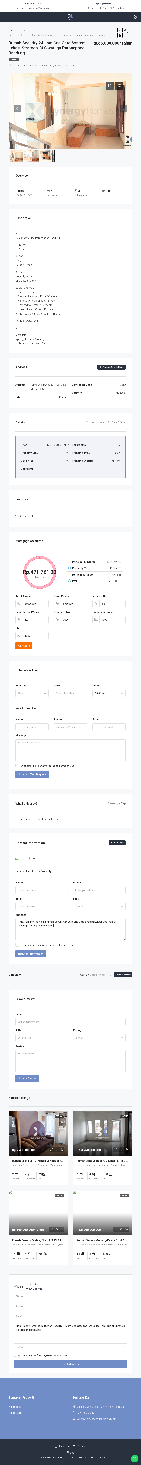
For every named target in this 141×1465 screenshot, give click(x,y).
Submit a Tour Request (32, 774)
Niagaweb (99, 1457)
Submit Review (27, 1078)
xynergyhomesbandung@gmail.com (33, 8)
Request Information (31, 953)
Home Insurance (102, 612)
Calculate (24, 645)
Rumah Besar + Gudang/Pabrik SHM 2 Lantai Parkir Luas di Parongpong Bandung (63, 1240)
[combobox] (32, 693)
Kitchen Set (26, 516)
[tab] (110, 86)
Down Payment (63, 596)
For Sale (16, 1406)
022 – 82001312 (33, 4)
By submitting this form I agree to (47, 766)
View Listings (117, 843)
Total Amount (24, 596)
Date (57, 685)
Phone (58, 719)
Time (95, 685)
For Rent (14, 59)
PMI (17, 628)
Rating (77, 1030)
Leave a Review (123, 975)
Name (19, 719)
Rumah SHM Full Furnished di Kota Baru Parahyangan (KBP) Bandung (55, 1160)
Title (18, 1030)
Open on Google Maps (113, 367)
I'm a (76, 898)
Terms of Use (66, 766)
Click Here (53, 819)
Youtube (81, 1446)
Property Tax (62, 612)
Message (21, 735)
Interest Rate (100, 596)
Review (19, 1046)
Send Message (70, 1364)
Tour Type (21, 685)
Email (95, 719)
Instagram (65, 1446)
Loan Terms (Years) (27, 612)
